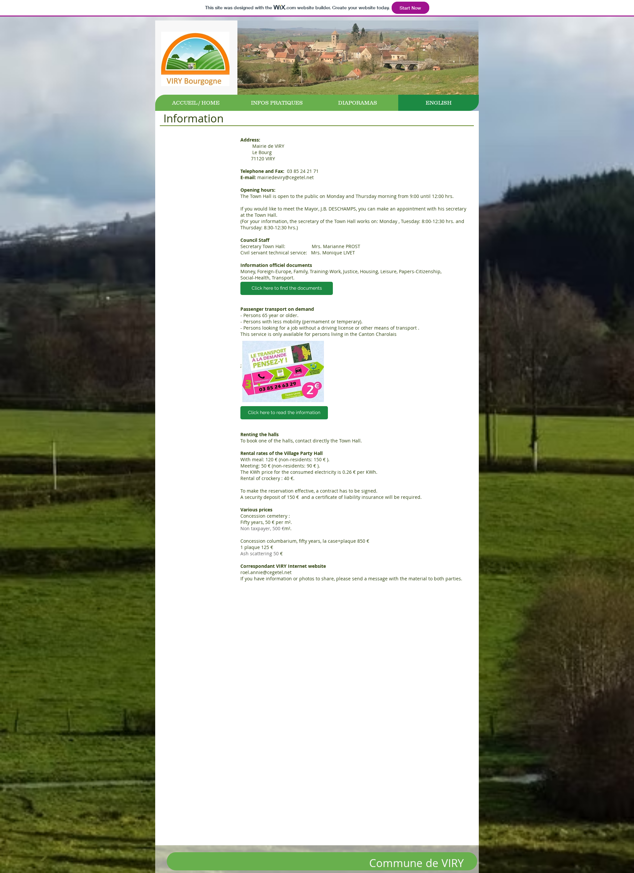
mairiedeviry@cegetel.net (285, 177)
